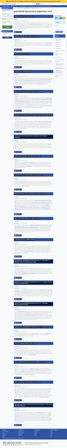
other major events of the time (29, 314)
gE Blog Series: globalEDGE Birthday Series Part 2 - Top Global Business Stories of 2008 (31, 304)
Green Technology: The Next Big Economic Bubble (28, 382)
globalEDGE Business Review (6, 11)
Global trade (26, 292)
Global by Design (58, 48)
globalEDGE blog (34, 333)
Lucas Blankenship (17, 117)
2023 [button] (57, 29)
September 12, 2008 (48, 333)
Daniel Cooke (16, 94)
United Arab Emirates (18, 209)
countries (21, 270)
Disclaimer (36, 432)
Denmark (47, 207)
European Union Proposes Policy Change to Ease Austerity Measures (33, 114)
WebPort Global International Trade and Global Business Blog (59, 71)
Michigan (43, 417)
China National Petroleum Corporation (23, 101)
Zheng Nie (16, 177)
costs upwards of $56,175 (28, 250)
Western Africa (49, 97)
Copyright (36, 431)
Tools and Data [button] (23, 6)
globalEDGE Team (21, 431)
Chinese (15, 97)
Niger (22, 100)
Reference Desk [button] (15, 6)
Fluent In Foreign (58, 44)
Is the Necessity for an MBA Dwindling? (25, 239)
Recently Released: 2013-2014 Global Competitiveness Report (31, 193)
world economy (36, 229)
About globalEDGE (5, 431)
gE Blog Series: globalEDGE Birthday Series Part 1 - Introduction (31, 327)
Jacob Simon (16, 196)
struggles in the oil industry (34, 368)
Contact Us (20, 435)
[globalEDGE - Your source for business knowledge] (9, 4)
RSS (51, 436)
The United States (49, 42)
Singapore (16, 206)
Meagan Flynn (16, 242)
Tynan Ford (16, 159)
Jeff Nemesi (16, 19)
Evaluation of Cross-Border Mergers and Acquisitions (29, 175)
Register (3, 435)
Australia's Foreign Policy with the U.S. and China (28, 36)
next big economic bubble (44, 396)
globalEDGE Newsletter (6, 13)
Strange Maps (57, 61)
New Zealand (46, 208)
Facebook (52, 432)
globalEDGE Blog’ (21, 311)
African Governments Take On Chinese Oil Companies (29, 91)
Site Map (3, 436)
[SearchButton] (64, 4)
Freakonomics (57, 46)
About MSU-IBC (21, 432)
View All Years (59, 31)
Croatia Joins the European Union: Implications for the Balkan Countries (31, 136)
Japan (22, 232)
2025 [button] (57, 25)
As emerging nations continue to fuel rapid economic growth (39, 202)
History (3, 432)
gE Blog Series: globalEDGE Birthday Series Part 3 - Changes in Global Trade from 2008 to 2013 (33, 282)
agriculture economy (40, 412)
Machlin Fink (16, 74)
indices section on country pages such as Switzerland (30, 207)
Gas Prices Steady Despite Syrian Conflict (26, 343)
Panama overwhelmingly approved (28, 162)
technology (24, 272)
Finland (21, 206)
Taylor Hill (16, 140)
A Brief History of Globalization (23, 71)
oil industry (28, 106)
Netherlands (43, 207)
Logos (35, 435)
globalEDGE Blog (5, 8)
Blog (51, 435)
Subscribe (7, 37)
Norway (42, 208)
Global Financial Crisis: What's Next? (24, 16)
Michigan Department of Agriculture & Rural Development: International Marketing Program (34, 405)
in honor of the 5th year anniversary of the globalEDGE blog (24, 273)
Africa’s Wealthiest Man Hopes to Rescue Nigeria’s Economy (30, 362)
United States (20, 26)
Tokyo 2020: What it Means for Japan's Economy (28, 218)
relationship (47, 45)
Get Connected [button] (31, 6)
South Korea (16, 208)
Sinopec (19, 107)
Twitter (51, 431)
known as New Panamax (27, 166)
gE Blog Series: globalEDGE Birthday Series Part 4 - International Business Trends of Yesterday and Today (32, 261)
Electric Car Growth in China (22, 53)
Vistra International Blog (59, 59)
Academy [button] (44, 6)
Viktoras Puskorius (17, 39)
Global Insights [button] (6, 6)
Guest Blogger (16, 408)
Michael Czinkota (58, 57)
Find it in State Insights (7, 27)
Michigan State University (12, 438)
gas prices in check (32, 354)
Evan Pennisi (16, 56)
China (41, 62)
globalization (39, 83)
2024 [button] (57, 27)
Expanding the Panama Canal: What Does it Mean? (28, 156)
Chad (51, 102)
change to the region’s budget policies (44, 121)
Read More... (18, 32)
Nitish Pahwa (16, 221)
